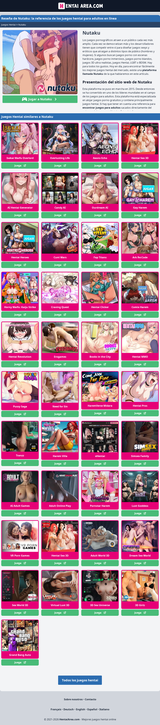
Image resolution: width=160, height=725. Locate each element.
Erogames (60, 356)
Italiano (104, 709)
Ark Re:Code (140, 257)
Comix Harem (140, 307)
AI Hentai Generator (20, 207)
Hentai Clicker (100, 307)
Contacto (90, 699)
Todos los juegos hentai (80, 680)
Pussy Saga (20, 406)
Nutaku (22, 24)
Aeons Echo (100, 158)
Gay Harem (140, 207)
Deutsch (68, 709)
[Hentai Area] (80, 6)
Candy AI (60, 207)
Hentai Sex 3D (140, 158)
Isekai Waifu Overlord (20, 158)
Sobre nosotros (73, 699)
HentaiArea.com (69, 719)
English (80, 709)
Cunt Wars (60, 257)
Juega (17, 165)
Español (92, 709)
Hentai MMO (140, 356)
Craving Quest (60, 307)
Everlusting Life (60, 158)
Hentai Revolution (20, 356)
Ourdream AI (100, 207)
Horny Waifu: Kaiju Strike (20, 307)
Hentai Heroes (20, 257)
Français (56, 709)
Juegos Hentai (8, 24)
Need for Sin (60, 406)
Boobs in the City (100, 356)
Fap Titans (100, 257)
